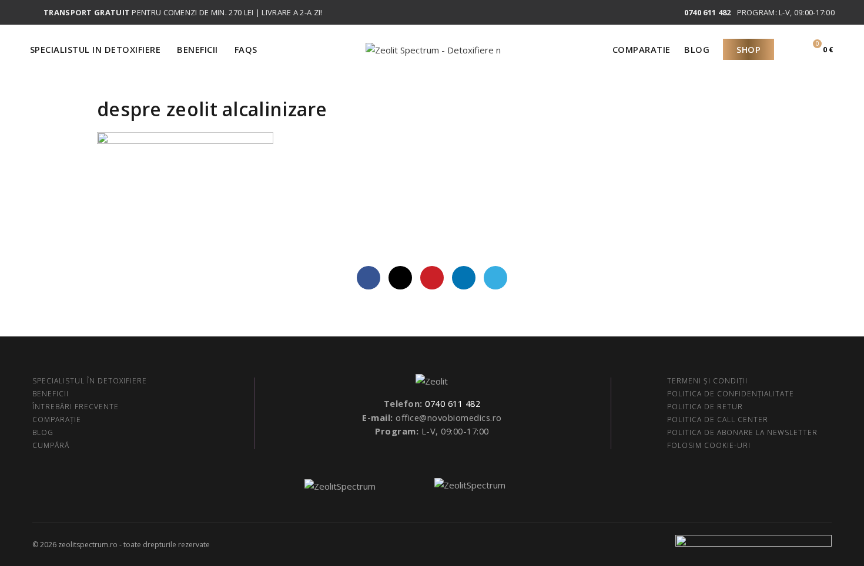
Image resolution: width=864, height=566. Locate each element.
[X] (400, 277)
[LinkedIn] (463, 277)
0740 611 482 (452, 403)
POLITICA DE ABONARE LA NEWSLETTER (742, 432)
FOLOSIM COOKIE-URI (709, 445)
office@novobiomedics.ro (449, 417)
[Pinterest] (432, 277)
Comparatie (641, 49)
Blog (696, 49)
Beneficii (197, 49)
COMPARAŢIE (56, 419)
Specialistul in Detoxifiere (95, 49)
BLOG (42, 432)
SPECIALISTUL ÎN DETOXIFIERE (89, 381)
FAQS (246, 49)
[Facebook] (368, 277)
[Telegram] (495, 277)
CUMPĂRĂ (50, 445)
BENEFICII (50, 394)
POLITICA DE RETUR (705, 407)
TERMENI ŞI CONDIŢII (707, 381)
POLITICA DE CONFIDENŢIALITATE (730, 394)
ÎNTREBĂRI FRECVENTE (75, 407)
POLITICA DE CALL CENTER (717, 419)
